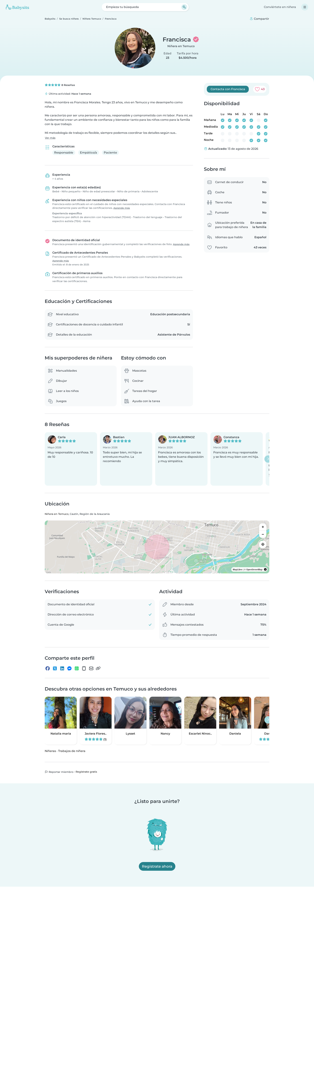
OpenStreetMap (254, 569)
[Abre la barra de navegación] (304, 7)
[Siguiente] (268, 459)
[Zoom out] (262, 534)
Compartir (261, 18)
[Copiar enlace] (98, 668)
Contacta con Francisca (228, 89)
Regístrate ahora (157, 866)
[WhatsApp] (77, 668)
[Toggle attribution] (265, 569)
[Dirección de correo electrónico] (91, 668)
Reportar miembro (60, 772)
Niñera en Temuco (181, 46)
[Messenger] (69, 668)
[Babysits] (17, 7)
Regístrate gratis (86, 771)
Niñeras (50, 751)
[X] (55, 668)
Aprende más (121, 208)
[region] (157, 546)
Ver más (50, 137)
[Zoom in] (262, 527)
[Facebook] (48, 668)
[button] (71, 459)
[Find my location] (262, 544)
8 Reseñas (68, 85)
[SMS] (84, 668)
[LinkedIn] (62, 668)
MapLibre (237, 569)
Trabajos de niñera (71, 751)
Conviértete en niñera (280, 7)
